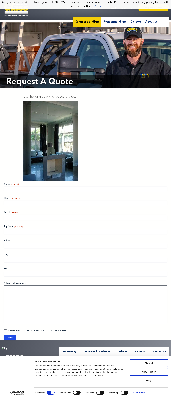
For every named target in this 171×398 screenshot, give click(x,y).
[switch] (77, 393)
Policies (122, 352)
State (6, 269)
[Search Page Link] (164, 22)
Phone (12, 198)
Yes (96, 6)
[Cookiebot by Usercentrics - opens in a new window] (17, 393)
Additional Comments (15, 283)
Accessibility (69, 352)
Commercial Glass (87, 22)
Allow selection (149, 372)
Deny (148, 380)
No (101, 6)
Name (12, 184)
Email (11, 212)
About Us (151, 22)
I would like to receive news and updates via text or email (37, 331)
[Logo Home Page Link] (16, 10)
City (6, 255)
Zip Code (13, 227)
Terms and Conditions (97, 352)
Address (8, 241)
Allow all (149, 363)
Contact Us (159, 352)
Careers (136, 22)
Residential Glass (115, 22)
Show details (139, 393)
